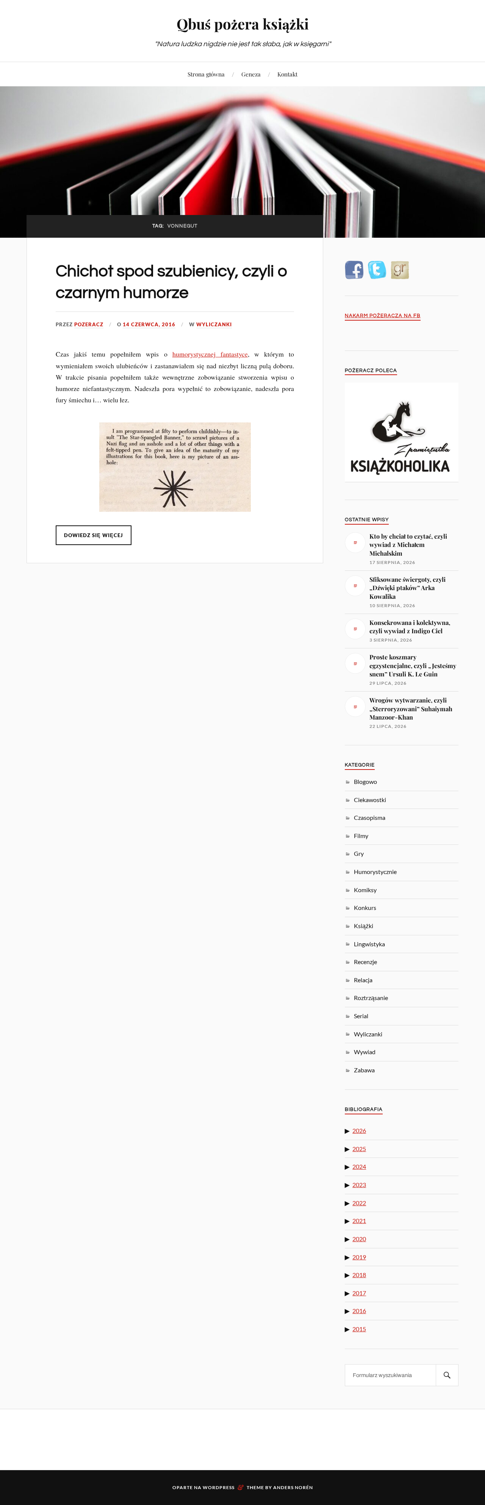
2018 (359, 1274)
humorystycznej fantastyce (210, 353)
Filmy (361, 835)
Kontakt (287, 74)
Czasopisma (369, 817)
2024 (359, 1166)
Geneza (251, 74)
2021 (359, 1220)
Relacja (363, 979)
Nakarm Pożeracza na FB (383, 315)
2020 (359, 1238)
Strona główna (206, 74)
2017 (359, 1292)
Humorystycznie (375, 871)
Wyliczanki (214, 324)
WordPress (219, 1487)
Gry (359, 853)
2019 (359, 1256)
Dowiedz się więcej (93, 535)
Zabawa (364, 1069)
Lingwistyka (369, 943)
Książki (363, 925)
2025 (359, 1148)
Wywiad (364, 1051)
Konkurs (365, 907)
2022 (359, 1202)
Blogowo (365, 781)
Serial (361, 1015)
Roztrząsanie (371, 997)
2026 (359, 1130)
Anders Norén (293, 1487)
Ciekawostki (370, 799)
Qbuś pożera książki (243, 23)
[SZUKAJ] (447, 1375)
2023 (359, 1184)
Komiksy (365, 889)
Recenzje (365, 961)
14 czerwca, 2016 (149, 324)
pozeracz (88, 324)
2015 (359, 1328)
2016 (359, 1310)
